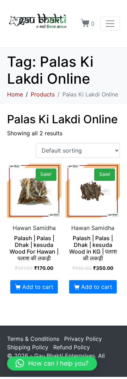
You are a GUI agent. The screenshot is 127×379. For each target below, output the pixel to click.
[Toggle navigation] (110, 24)
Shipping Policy (27, 347)
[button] (52, 363)
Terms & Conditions (33, 338)
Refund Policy (71, 347)
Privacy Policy (83, 338)
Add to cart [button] (37, 286)
